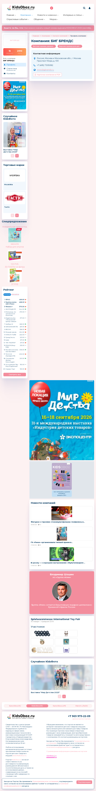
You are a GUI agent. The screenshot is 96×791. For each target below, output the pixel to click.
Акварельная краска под (14, 227)
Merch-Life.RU (82, 706)
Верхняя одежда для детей (70, 46)
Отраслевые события (17, 19)
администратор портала (81, 719)
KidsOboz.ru (16, 760)
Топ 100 (51, 8)
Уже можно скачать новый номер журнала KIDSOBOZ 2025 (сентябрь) (48, 28)
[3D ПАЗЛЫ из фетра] (19, 273)
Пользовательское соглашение (45, 781)
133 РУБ (14, 264)
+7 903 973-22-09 (79, 716)
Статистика (12, 69)
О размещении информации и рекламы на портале (66, 751)
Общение (38, 19)
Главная (10, 15)
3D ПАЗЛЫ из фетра (15, 267)
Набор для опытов (15, 247)
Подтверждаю (84, 782)
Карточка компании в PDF (48, 75)
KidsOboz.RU (37, 706)
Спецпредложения (14, 221)
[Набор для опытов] (19, 255)
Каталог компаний (60, 36)
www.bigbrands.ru (45, 70)
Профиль (11, 65)
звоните (15, 244)
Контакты (11, 73)
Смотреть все (15, 374)
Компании (25, 15)
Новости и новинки (47, 15)
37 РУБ (14, 284)
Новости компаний (43, 502)
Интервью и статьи (72, 15)
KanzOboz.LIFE (59, 706)
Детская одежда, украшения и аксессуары (44, 46)
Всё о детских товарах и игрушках (23, 9)
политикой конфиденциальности (59, 747)
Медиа (53, 19)
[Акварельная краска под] (19, 230)
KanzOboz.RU (15, 706)
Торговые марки (13, 165)
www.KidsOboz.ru (19, 755)
